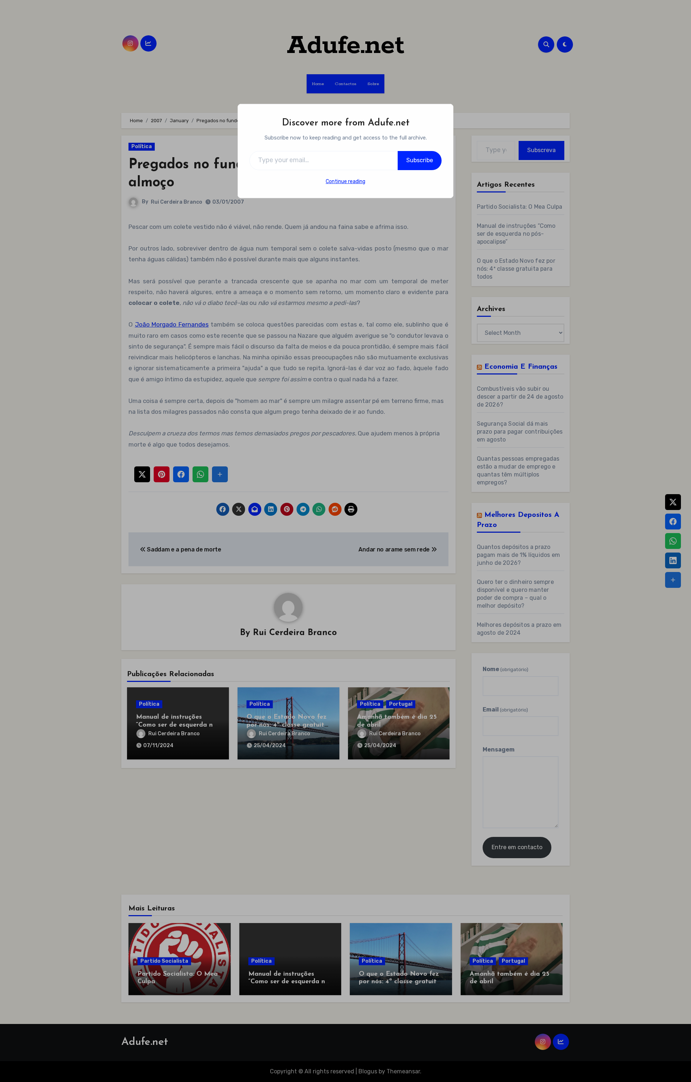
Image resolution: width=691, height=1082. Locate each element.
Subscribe (419, 160)
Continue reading (345, 181)
